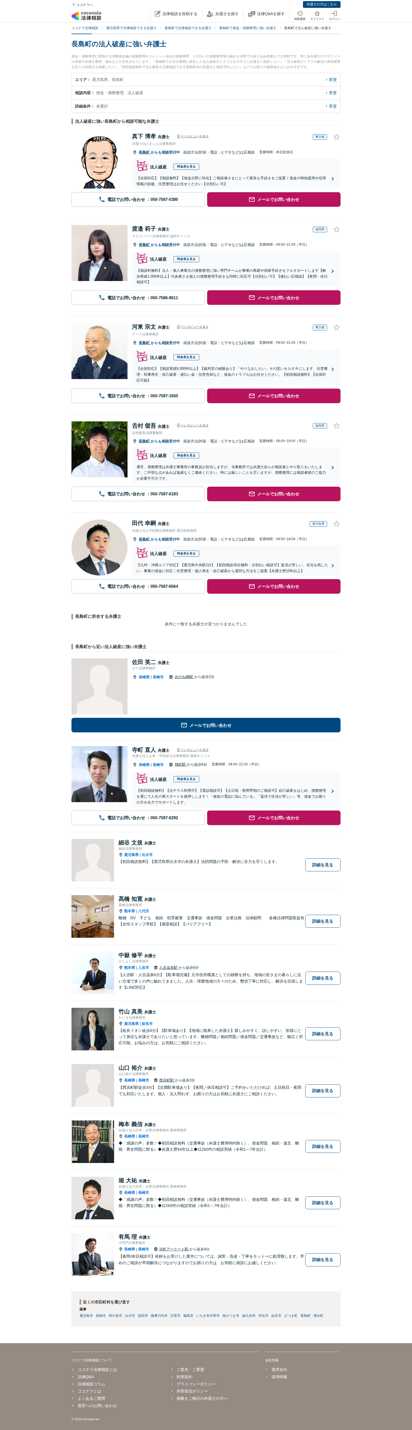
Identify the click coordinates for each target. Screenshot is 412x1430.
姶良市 (147, 1024)
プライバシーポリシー (196, 1384)
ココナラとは (89, 1391)
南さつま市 (231, 1316)
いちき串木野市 (208, 1316)
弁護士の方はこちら (322, 4)
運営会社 (279, 1369)
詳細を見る (322, 864)
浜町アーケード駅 (174, 1249)
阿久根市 (115, 1316)
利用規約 (184, 1377)
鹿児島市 (86, 1316)
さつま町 (291, 1316)
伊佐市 (263, 1316)
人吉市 (143, 967)
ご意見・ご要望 (190, 1369)
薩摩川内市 (159, 1316)
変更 (333, 79)
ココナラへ (84, 5)
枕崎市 (101, 1316)
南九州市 (249, 1316)
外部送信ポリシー (192, 1391)
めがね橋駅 (184, 677)
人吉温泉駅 (169, 967)
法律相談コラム (91, 1384)
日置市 (175, 1316)
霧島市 (188, 1316)
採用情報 (279, 1377)
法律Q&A (86, 1377)
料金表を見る (186, 166)
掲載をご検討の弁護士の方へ (202, 1398)
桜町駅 (181, 764)
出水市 (147, 855)
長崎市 (158, 677)
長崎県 (144, 677)
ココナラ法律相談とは (97, 1369)
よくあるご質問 (91, 1398)
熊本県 (129, 911)
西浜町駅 (167, 1080)
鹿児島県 (131, 855)
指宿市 (143, 1316)
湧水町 (318, 1316)
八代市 (143, 911)
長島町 (145, 152)
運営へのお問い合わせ (97, 1405)
